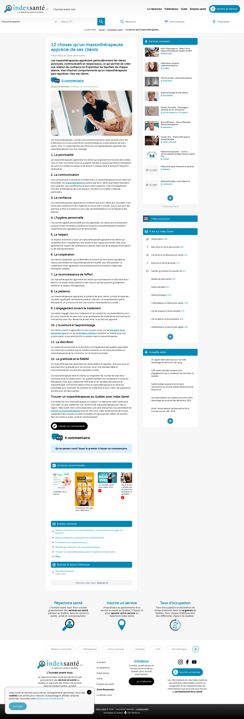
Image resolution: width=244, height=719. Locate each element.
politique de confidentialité (50, 698)
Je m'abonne (144, 681)
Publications (171, 9)
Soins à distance (177, 21)
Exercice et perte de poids (165, 263)
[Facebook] (187, 662)
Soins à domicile (116, 649)
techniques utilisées (86, 333)
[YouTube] (194, 662)
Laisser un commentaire (71, 426)
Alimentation (159, 239)
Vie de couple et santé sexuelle (167, 311)
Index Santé (101, 709)
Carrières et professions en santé (169, 255)
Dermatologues (179, 649)
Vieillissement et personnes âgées (169, 327)
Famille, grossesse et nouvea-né (168, 271)
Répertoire (130, 21)
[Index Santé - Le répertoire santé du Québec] (26, 9)
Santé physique (161, 295)
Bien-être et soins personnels (69, 55)
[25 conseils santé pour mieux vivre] (107, 477)
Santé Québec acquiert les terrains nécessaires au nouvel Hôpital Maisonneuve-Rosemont (172, 387)
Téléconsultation (160, 218)
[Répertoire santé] (195, 649)
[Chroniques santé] (170, 337)
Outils (184, 9)
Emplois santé (198, 9)
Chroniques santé (115, 29)
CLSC (158, 649)
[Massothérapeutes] (170, 198)
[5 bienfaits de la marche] (61, 481)
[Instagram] (180, 662)
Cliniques (140, 649)
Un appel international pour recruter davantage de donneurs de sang (168, 361)
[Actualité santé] (170, 421)
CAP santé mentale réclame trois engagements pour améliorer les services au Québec (172, 373)
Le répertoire (154, 9)
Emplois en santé (105, 684)
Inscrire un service (227, 8)
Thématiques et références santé (169, 303)
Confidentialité (142, 709)
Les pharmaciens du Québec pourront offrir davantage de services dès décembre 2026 (172, 399)
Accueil (102, 29)
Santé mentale (160, 287)
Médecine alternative (163, 279)
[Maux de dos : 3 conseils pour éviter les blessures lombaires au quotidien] (130, 477)
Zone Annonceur (105, 689)
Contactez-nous (104, 694)
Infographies (223, 21)
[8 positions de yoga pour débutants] (84, 489)
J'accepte (18, 706)
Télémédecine (90, 649)
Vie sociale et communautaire (167, 319)
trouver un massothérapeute (66, 410)
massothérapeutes (75, 182)
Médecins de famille (61, 649)
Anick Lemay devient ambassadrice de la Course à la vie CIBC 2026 (170, 410)
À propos (101, 662)
